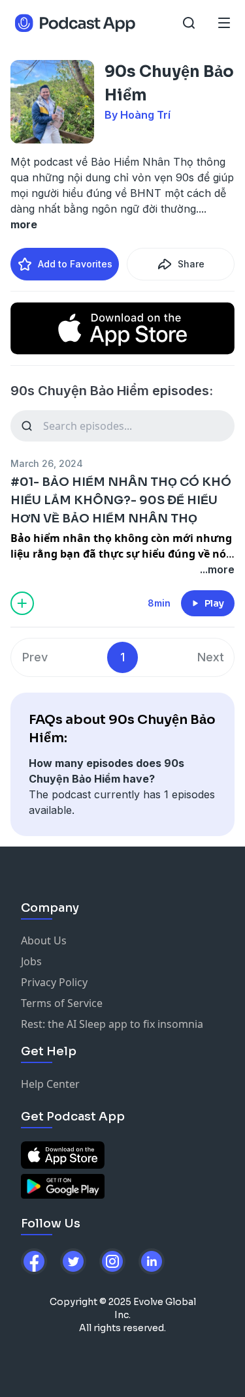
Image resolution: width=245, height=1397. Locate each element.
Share (191, 263)
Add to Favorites (75, 263)
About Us (44, 940)
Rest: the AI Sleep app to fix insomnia (112, 1024)
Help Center (50, 1084)
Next (210, 657)
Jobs (31, 961)
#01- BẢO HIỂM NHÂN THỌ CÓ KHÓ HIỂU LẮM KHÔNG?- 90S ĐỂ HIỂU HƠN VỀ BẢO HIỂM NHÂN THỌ (120, 500)
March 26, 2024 (46, 463)
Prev (35, 657)
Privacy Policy (54, 982)
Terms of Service (62, 1003)
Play (214, 603)
